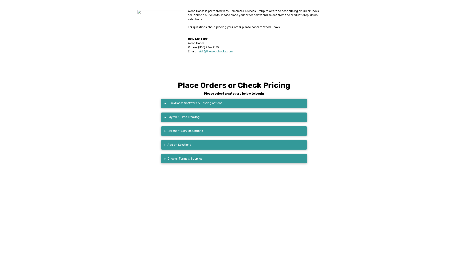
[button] (234, 103)
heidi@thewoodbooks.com (215, 51)
